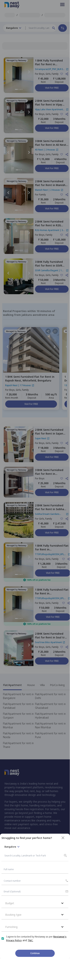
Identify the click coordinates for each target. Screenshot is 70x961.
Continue (35, 953)
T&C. (30, 940)
